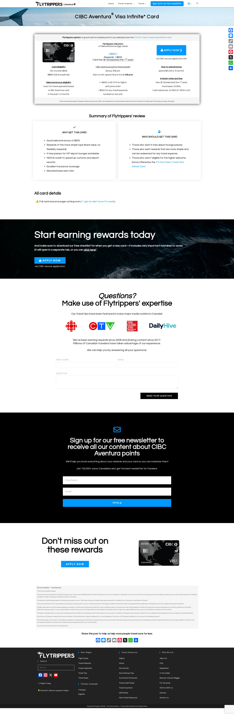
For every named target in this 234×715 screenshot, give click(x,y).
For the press (165, 683)
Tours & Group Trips (126, 673)
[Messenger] (230, 35)
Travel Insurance (126, 688)
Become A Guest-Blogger (170, 678)
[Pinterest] (230, 52)
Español (81, 694)
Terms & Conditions (113, 706)
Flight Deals (83, 658)
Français (82, 690)
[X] (125, 640)
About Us (163, 658)
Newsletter (164, 668)
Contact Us (164, 698)
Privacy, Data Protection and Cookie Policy (134, 706)
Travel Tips (82, 673)
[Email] (230, 46)
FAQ (161, 663)
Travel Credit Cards (126, 683)
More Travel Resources (128, 698)
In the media (165, 673)
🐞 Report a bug (44, 683)
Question (61, 373)
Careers (163, 693)
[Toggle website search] (197, 3)
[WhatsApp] (230, 62)
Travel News (83, 678)
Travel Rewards (84, 663)
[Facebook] (98, 640)
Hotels (121, 663)
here (66, 626)
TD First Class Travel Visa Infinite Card (152, 37)
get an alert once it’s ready (99, 201)
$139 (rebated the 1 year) (118, 59)
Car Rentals (124, 668)
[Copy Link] (109, 640)
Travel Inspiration (85, 668)
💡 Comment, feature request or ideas (53, 690)
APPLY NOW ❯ (173, 50)
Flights (121, 658)
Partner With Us (166, 688)
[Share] (230, 68)
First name (62, 360)
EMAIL (121, 360)
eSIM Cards (123, 693)
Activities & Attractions (128, 678)
